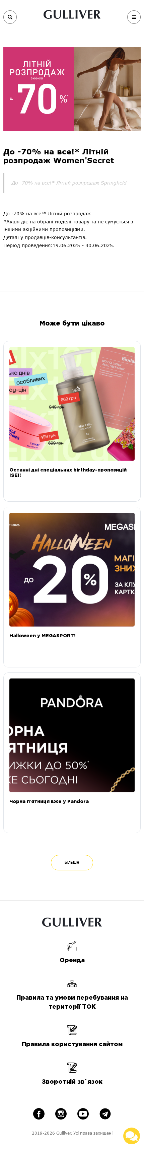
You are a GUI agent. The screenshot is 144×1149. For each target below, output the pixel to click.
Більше (72, 862)
